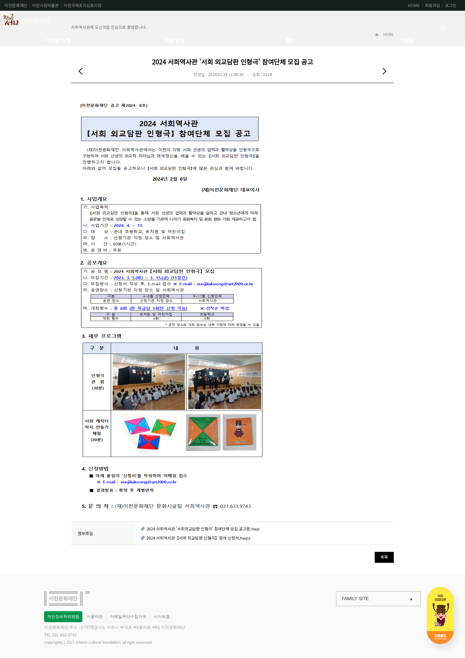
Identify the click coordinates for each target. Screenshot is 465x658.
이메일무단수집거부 (128, 616)
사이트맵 (162, 616)
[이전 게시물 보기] (80, 71)
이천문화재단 (16, 5)
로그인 (450, 5)
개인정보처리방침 (63, 616)
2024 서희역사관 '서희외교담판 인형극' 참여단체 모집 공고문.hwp (203, 529)
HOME (414, 5)
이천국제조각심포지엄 (82, 5)
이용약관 (95, 616)
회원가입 (432, 5)
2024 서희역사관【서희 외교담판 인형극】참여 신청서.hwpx (198, 538)
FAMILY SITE (355, 598)
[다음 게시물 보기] (385, 71)
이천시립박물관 (45, 5)
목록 (384, 557)
